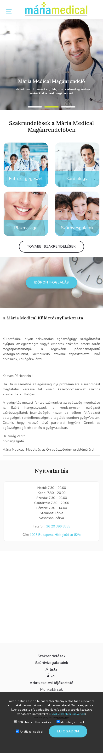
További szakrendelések (51, 246)
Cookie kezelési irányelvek (67, 714)
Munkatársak (51, 689)
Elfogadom (68, 731)
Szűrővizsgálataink (51, 662)
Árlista (51, 669)
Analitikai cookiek (31, 732)
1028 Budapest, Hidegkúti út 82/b (55, 534)
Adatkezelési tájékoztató (51, 682)
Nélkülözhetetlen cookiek (34, 722)
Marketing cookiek (72, 722)
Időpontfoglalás (51, 282)
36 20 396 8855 (58, 526)
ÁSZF (52, 676)
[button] (34, 107)
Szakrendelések (51, 656)
